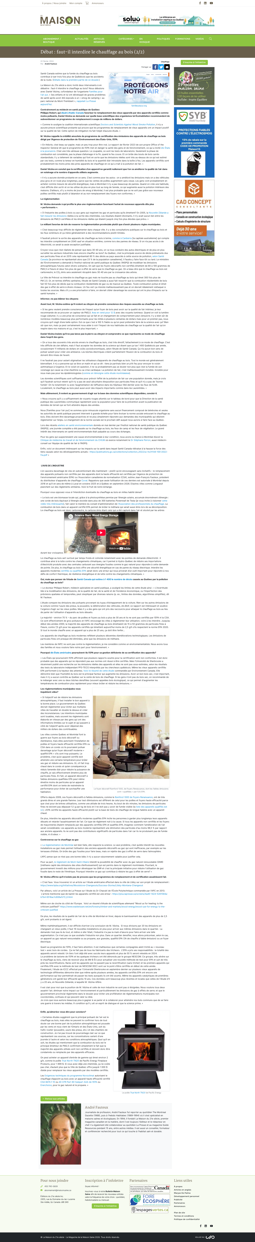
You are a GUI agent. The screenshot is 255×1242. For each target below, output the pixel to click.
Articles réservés (99, 40)
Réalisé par (199, 1237)
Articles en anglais (182, 1190)
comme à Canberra (122, 238)
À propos (178, 1186)
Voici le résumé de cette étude (98, 670)
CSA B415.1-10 (48, 1082)
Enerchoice (46, 1085)
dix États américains (60, 652)
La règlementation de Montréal (57, 845)
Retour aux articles (55, 1098)
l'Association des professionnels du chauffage (141, 504)
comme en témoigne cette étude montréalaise (106, 373)
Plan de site (179, 1212)
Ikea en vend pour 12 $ (103, 312)
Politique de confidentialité (187, 1219)
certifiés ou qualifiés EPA (73, 570)
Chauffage (165, 62)
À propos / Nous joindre (54, 3)
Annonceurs (179, 1206)
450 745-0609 (51, 1186)
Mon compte (75, 3)
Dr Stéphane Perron (140, 440)
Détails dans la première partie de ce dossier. (76, 80)
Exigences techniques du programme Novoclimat (69, 1075)
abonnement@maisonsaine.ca (57, 1190)
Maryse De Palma (182, 1193)
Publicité (178, 1199)
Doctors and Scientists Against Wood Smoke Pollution (128, 124)
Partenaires (179, 1203)
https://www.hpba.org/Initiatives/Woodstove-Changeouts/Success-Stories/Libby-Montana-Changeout (92, 885)
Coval (84, 480)
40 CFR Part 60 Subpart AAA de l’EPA (78, 1082)
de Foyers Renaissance (134, 797)
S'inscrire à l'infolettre (194, 62)
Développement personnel (186, 1196)
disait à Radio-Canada (72, 112)
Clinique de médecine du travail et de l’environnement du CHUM (73, 440)
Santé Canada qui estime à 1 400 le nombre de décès (104, 579)
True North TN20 (137, 1092)
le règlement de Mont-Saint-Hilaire (71, 862)
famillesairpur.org (139, 106)
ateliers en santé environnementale (75, 425)
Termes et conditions (184, 1216)
